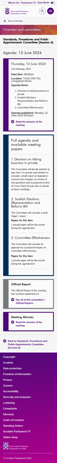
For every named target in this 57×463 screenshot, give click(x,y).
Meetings (15, 21)
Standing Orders (13, 426)
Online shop (10, 437)
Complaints (10, 408)
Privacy (7, 380)
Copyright (9, 357)
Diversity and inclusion (17, 397)
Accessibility (11, 391)
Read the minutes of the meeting (29, 123)
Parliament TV (29, 2)
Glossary (8, 414)
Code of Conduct (13, 420)
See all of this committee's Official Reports (30, 301)
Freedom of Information (17, 374)
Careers (8, 385)
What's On (14, 2)
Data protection (12, 368)
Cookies (8, 362)
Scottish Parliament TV (17, 431)
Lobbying (9, 403)
